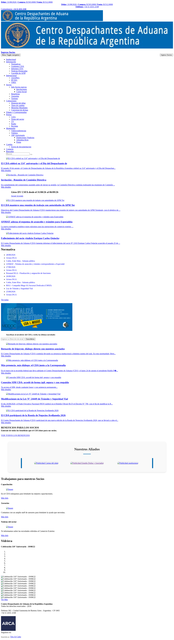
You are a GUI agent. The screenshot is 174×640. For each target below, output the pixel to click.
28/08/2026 (10, 255)
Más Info (4, 498)
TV (12, 121)
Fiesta (18, 142)
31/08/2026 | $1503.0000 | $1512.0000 (27, 2)
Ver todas (5, 300)
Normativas (16, 64)
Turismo (14, 98)
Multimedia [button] (10, 128)
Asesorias (15, 96)
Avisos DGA (11, 258)
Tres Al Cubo (15, 637)
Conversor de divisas (19, 110)
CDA (13, 117)
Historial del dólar (18, 103)
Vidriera (14, 133)
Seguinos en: (6, 632)
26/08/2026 (10, 276)
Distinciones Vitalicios (25, 138)
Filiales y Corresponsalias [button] (16, 112)
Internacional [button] (11, 75)
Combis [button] (9, 144)
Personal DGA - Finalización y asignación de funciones (28, 273)
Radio (13, 124)
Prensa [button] (8, 115)
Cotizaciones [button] (11, 101)
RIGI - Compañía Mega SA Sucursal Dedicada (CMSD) (29, 285)
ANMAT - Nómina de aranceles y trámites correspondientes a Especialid (35, 264)
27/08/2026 (10, 267)
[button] (10, 151)
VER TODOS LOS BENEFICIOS (15, 435)
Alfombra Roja (22, 140)
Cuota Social (21, 92)
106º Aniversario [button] (18, 135)
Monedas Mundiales (19, 108)
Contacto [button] (9, 149)
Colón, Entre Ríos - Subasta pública (20, 261)
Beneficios (15, 94)
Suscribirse (30, 339)
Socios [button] (8, 85)
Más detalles (6, 170)
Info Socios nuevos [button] (19, 87)
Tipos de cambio (17, 105)
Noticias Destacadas (19, 71)
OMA (13, 82)
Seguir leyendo (17, 196)
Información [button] (11, 62)
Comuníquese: (13, 9)
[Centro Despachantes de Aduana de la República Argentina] (52, 20)
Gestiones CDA (17, 66)
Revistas (14, 126)
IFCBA (14, 80)
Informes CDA (17, 69)
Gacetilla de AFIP (18, 73)
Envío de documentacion (21, 147)
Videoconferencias (18, 131)
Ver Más (4, 599)
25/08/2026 (10, 292)
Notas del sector (17, 119)
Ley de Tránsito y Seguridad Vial (19, 288)
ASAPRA (15, 78)
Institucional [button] (11, 59)
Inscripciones (21, 89)
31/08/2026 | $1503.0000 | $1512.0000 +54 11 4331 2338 (87, 5)
